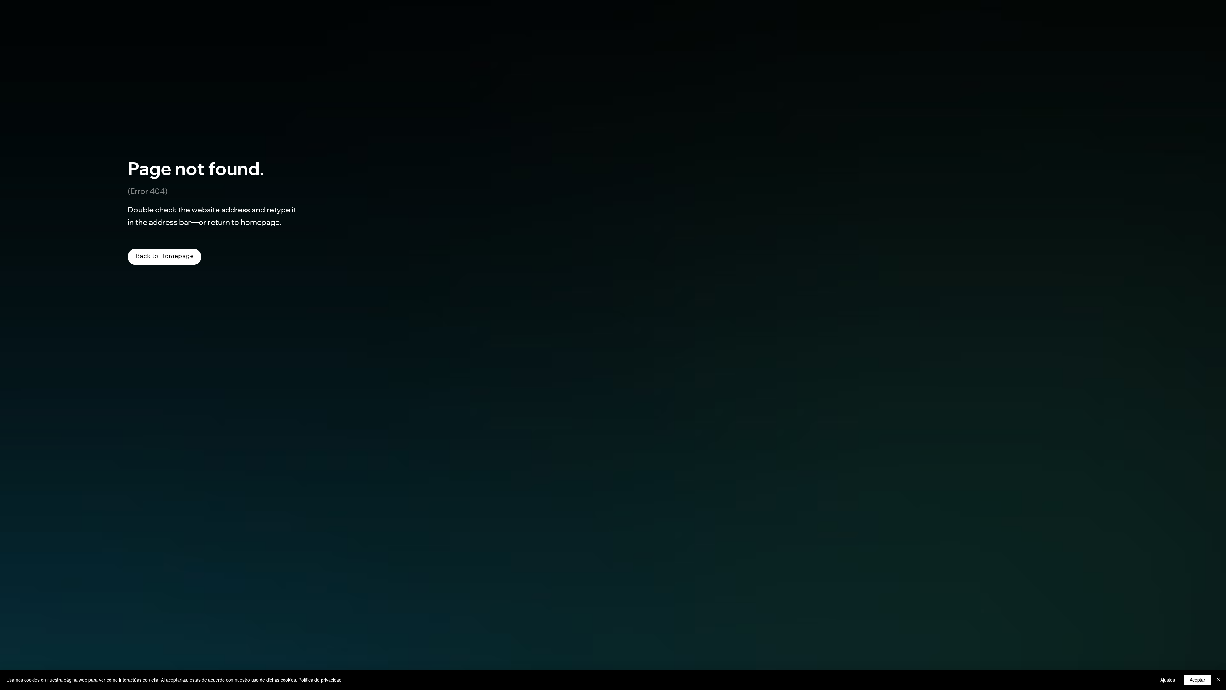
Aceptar (1197, 680)
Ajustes (1167, 680)
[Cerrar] (1218, 680)
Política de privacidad (320, 680)
